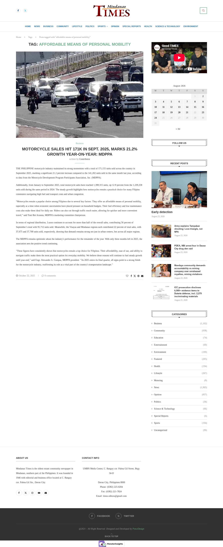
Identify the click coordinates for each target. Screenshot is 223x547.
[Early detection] (179, 189)
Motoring (180, 380)
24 (155, 118)
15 (195, 107)
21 (187, 112)
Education (180, 337)
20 (179, 112)
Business (48, 26)
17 (155, 112)
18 (163, 112)
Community (63, 26)
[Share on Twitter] (135, 275)
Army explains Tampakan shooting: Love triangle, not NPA (188, 229)
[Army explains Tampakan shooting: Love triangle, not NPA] (161, 231)
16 (203, 107)
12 (171, 107)
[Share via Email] (142, 276)
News (37, 26)
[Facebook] (18, 10)
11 (163, 107)
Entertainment (180, 345)
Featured (180, 359)
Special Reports (131, 26)
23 (203, 112)
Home (28, 26)
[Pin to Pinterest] (138, 276)
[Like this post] (127, 276)
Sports (102, 26)
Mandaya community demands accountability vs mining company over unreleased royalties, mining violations (189, 270)
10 (155, 107)
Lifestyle (77, 26)
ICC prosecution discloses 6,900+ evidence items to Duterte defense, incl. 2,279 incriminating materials (188, 292)
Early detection (162, 212)
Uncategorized (180, 430)
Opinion (115, 26)
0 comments (50, 275)
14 (187, 107)
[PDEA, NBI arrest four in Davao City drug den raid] (161, 250)
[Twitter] (25, 10)
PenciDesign (138, 529)
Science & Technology (167, 26)
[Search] (203, 10)
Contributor (84, 159)
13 (179, 107)
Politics (90, 26)
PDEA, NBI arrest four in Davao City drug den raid (190, 247)
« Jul (178, 129)
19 (171, 112)
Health (148, 26)
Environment (190, 26)
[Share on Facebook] (131, 276)
